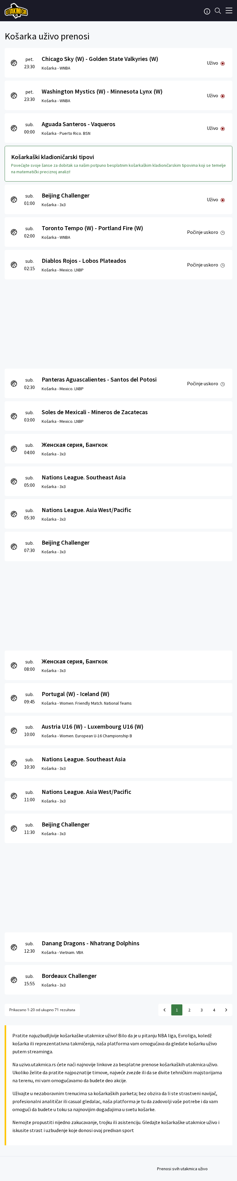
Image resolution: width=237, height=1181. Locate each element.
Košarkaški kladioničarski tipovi (52, 157)
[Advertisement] (118, 322)
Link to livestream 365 (17, 11)
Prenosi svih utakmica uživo (182, 1168)
